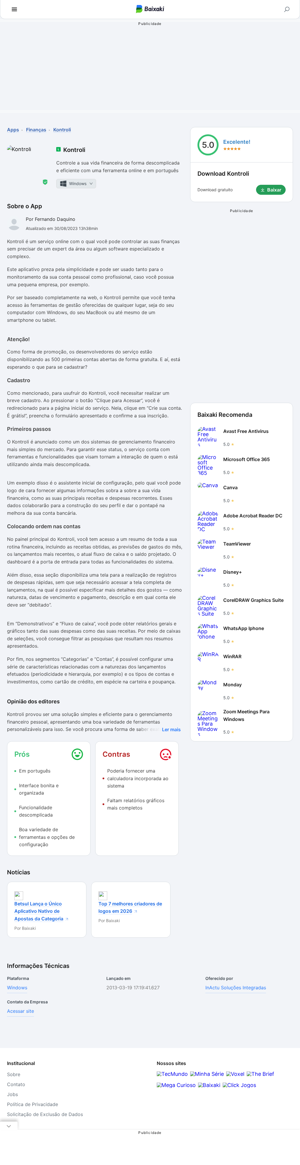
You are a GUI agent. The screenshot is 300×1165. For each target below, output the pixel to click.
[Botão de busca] (286, 9)
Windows (17, 987)
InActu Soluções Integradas (235, 987)
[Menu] (14, 9)
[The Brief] (260, 1074)
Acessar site (20, 1011)
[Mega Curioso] (176, 1085)
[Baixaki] (209, 1085)
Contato (16, 1084)
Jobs (12, 1094)
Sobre (13, 1074)
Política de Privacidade (32, 1104)
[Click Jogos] (239, 1085)
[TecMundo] (172, 1074)
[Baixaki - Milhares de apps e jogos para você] (150, 9)
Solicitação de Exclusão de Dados (45, 1114)
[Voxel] (235, 1074)
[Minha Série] (207, 1074)
